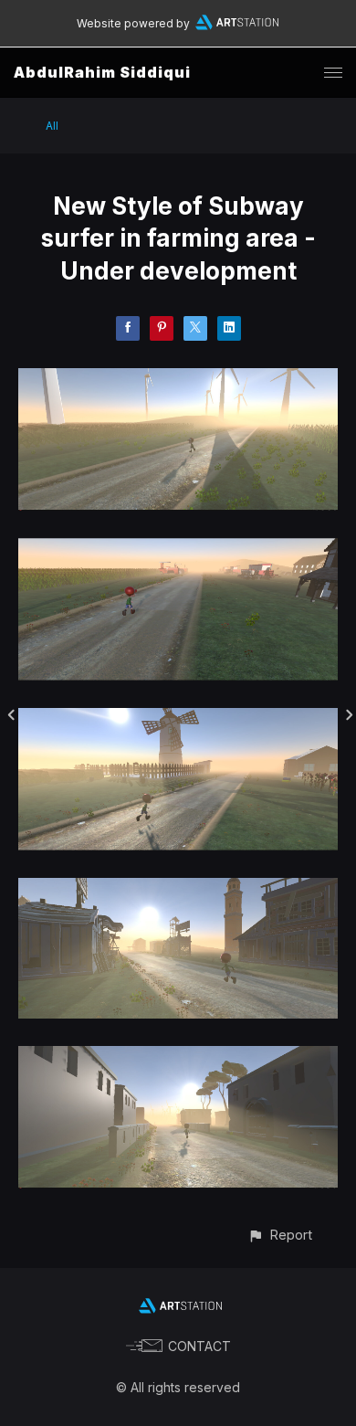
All (52, 125)
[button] (279, 1234)
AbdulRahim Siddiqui (102, 72)
